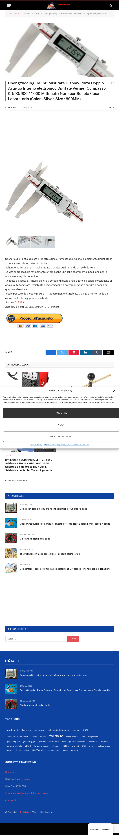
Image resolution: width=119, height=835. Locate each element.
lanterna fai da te (14, 746)
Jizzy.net (25, 779)
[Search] (110, 5)
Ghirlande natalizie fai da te (35, 539)
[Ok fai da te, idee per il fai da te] (59, 5)
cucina (34, 737)
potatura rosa (104, 746)
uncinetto (75, 750)
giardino (42, 741)
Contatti (9, 772)
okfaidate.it (25, 812)
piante (92, 746)
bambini (26, 730)
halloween (54, 741)
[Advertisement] (59, 135)
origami (75, 746)
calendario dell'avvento (59, 730)
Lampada (104, 741)
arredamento (13, 730)
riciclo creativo (22, 750)
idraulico (93, 742)
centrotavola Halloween (17, 737)
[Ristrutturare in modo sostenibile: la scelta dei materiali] (11, 553)
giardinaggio (29, 741)
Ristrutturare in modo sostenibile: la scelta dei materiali (50, 554)
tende (65, 750)
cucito (43, 736)
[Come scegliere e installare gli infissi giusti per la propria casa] (11, 508)
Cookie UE (11, 800)
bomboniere (39, 730)
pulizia (10, 750)
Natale (66, 746)
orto (84, 746)
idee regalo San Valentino (74, 742)
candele (76, 730)
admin (11, 107)
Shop (111, 107)
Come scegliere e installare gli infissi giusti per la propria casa (53, 509)
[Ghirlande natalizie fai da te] (11, 538)
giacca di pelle (13, 742)
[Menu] (9, 5)
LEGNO (28, 746)
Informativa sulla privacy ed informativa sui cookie (66, 445)
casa (85, 729)
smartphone (54, 750)
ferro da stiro (72, 737)
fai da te (56, 736)
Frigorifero (93, 737)
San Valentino (38, 750)
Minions (56, 746)
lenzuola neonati (42, 746)
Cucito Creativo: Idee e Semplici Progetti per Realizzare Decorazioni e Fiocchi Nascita (65, 524)
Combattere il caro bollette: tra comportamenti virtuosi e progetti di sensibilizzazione (65, 569)
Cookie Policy (36, 445)
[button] (114, 390)
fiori (83, 737)
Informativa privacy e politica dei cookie (26, 793)
